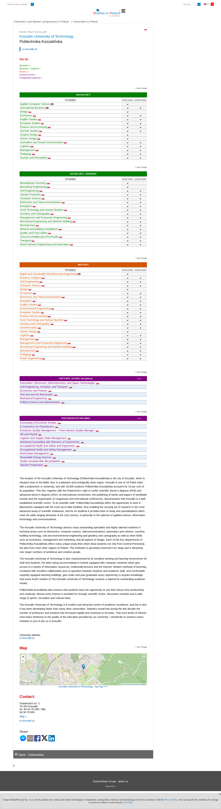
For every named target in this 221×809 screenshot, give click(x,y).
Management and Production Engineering (43, 217)
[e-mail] (30, 740)
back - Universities (29, 753)
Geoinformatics (28, 327)
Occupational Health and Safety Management (46, 449)
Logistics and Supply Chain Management (43, 438)
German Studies (29, 130)
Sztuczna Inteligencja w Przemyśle (39, 236)
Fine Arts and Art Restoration (37, 394)
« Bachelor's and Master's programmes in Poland (41, 21)
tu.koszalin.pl (29, 49)
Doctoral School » (28, 75)
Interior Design (28, 138)
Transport (25, 240)
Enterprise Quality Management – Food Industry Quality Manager (57, 430)
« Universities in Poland (84, 21)
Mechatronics (27, 225)
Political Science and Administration (40, 402)
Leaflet (124, 684)
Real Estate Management (35, 453)
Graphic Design (28, 134)
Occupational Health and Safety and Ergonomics (48, 445)
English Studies (28, 119)
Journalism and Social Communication (41, 142)
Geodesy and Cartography (35, 213)
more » (139, 379)
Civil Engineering (29, 190)
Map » (23, 716)
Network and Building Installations (39, 229)
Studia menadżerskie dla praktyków (40, 461)
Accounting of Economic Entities (38, 422)
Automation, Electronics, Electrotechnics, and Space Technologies (58, 383)
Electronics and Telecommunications (40, 202)
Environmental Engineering (35, 308)
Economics (26, 115)
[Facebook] (37, 740)
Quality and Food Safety (33, 232)
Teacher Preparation (32, 465)
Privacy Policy (171, 799)
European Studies (30, 123)
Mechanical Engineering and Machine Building (46, 221)
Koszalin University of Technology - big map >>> (83, 686)
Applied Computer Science (35, 104)
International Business (32, 107)
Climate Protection (30, 194)
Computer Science (30, 198)
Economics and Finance (34, 390)
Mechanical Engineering (34, 398)
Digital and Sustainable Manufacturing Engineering (48, 273)
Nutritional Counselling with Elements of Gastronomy (50, 441)
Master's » (24, 72)
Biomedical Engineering (33, 186)
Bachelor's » (25, 65)
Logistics (25, 146)
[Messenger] (23, 740)
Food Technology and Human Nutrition (41, 209)
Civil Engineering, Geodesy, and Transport (44, 386)
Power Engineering (30, 358)
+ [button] (23, 656)
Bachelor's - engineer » (30, 69)
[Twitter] (44, 739)
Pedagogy (25, 153)
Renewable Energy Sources (36, 457)
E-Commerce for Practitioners (37, 426)
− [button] (23, 660)
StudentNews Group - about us (110, 781)
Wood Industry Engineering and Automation (44, 244)
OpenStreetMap (134, 684)
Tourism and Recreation (33, 157)
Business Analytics (30, 277)
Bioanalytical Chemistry (33, 183)
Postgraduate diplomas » (31, 78)
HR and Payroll (29, 434)
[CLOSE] (128, 802)
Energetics (26, 206)
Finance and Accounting (33, 127)
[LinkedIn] (51, 740)
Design (24, 111)
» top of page (141, 88)
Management (27, 150)
